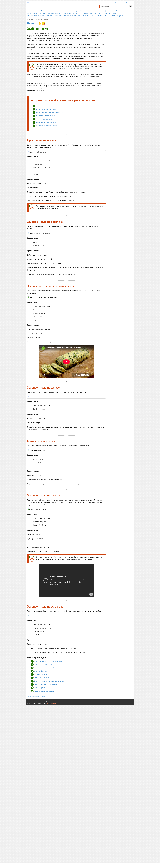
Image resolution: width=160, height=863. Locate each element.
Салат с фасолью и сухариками (45, 684)
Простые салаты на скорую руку (46, 691)
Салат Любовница (40, 671)
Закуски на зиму (33, 11)
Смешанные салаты (70, 16)
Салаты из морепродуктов (113, 16)
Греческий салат (93, 11)
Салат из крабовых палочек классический (49, 681)
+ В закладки (129, 3)
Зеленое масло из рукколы (46, 122)
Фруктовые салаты (96, 13)
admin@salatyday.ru (51, 703)
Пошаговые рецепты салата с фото (53, 11)
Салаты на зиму (110, 13)
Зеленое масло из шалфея (45, 116)
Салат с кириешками (41, 678)
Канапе (83, 11)
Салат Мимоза (32, 13)
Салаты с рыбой (97, 16)
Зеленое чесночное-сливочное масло (49, 112)
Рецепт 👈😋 (36, 23)
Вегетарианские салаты (35, 16)
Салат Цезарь (105, 11)
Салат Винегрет (73, 11)
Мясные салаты (84, 16)
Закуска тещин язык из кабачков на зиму (49, 668)
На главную (32, 19)
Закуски (42, 13)
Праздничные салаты (53, 16)
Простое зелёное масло (44, 106)
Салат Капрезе (39, 688)
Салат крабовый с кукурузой (44, 664)
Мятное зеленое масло (44, 119)
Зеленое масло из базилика (46, 109)
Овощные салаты (67, 13)
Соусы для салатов (53, 13)
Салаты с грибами (81, 13)
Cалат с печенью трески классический (48, 661)
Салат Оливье (116, 11)
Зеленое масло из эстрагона (46, 126)
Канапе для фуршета (41, 674)
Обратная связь (119, 3)
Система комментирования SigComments (36, 696)
